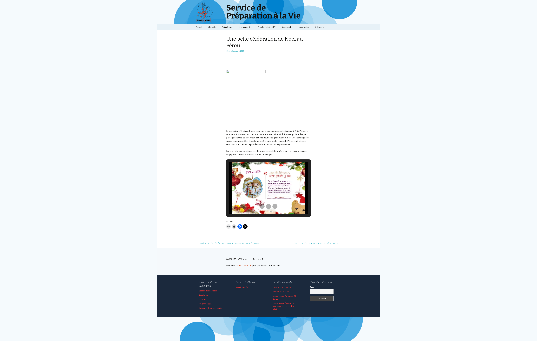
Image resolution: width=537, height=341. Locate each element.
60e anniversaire (205, 304)
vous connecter (244, 265)
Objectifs (212, 27)
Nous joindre (287, 27)
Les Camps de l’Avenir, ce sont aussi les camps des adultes (283, 306)
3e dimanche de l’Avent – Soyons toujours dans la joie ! (227, 243)
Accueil (199, 27)
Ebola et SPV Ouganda (282, 287)
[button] (262, 206)
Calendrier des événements (210, 308)
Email (312, 287)
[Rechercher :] (338, 27)
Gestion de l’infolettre (208, 290)
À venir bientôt (242, 287)
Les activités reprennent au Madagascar (317, 243)
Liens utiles (304, 27)
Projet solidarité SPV (266, 27)
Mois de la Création (281, 291)
